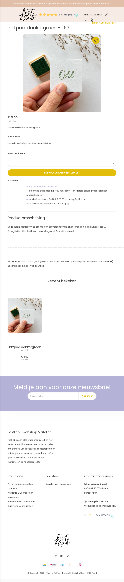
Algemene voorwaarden (20, 506)
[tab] (62, 218)
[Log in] (106, 14)
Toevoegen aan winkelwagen (62, 172)
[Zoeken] (84, 19)
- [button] (11, 163)
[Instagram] (61, 556)
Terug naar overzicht (104, 23)
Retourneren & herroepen (21, 501)
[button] (10, 14)
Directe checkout (14, 180)
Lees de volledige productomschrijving (29, 143)
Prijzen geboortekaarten (20, 484)
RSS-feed (92, 573)
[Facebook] (56, 556)
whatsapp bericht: (98, 484)
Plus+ (82, 573)
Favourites (96, 40)
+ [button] (113, 163)
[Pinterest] (68, 556)
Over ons (12, 488)
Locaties (52, 476)
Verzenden (13, 497)
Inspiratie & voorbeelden (20, 492)
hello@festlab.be (98, 501)
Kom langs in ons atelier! (59, 484)
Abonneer (87, 395)
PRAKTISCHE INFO (92, 14)
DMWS (75, 573)
